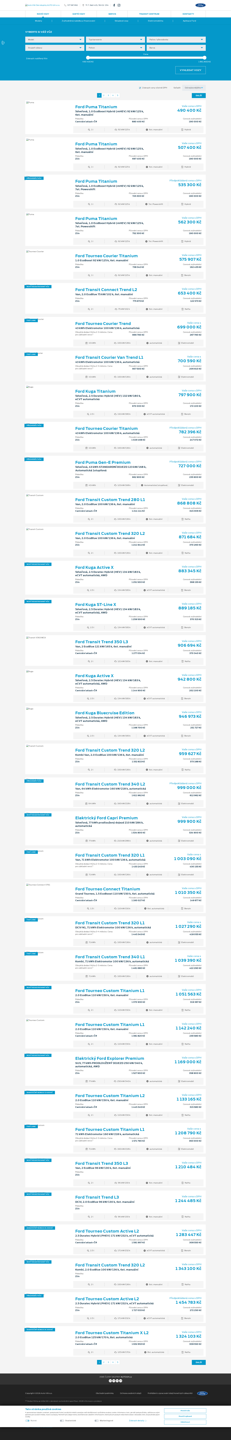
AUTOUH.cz (126, 1376)
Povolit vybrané (185, 1416)
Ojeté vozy (78, 14)
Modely (38, 20)
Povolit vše (185, 1411)
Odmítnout (185, 1422)
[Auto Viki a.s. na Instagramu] (120, 5)
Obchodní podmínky (105, 1393)
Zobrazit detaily (137, 1420)
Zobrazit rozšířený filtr (37, 58)
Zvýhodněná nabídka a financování (78, 20)
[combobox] (54, 40)
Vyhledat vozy (190, 70)
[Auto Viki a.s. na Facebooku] (115, 5)
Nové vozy (43, 14)
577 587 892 (72, 5)
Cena (145, 54)
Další (199, 95)
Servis (112, 14)
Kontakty (188, 14)
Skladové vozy (121, 20)
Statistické (70, 1420)
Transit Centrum (149, 14)
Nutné (34, 1420)
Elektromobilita (155, 20)
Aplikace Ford (189, 20)
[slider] (88, 58)
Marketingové (106, 1420)
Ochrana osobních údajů (130, 1393)
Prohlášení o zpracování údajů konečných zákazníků (170, 1393)
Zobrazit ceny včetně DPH (154, 88)
